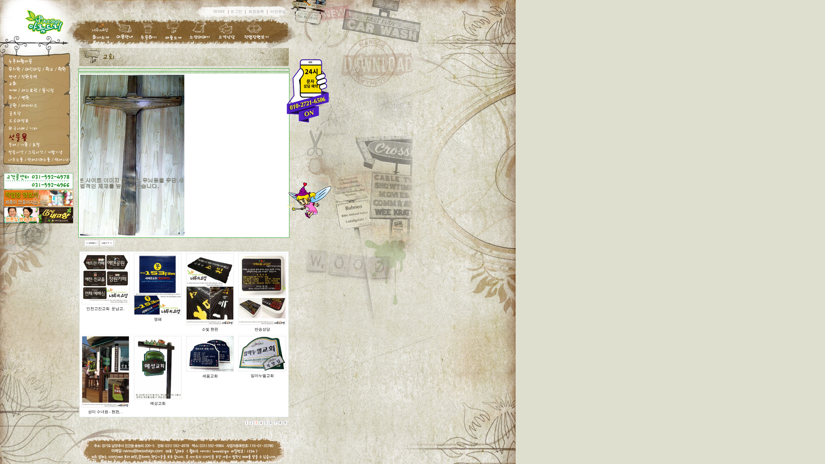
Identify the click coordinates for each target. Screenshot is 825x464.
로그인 (236, 11)
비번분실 (278, 11)
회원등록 (256, 11)
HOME (219, 11)
